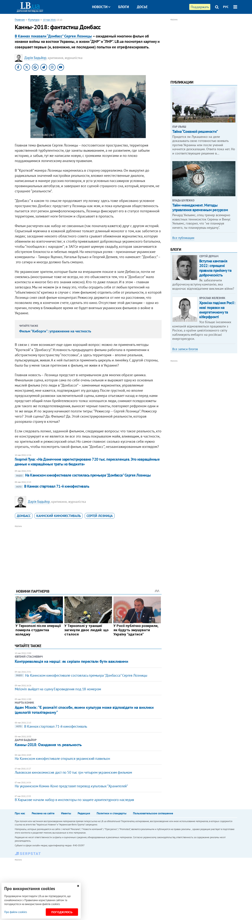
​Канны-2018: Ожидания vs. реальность (48, 744)
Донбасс (24, 516)
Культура (33, 19)
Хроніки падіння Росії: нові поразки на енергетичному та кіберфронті (217, 309)
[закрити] (78, 886)
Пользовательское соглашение (153, 813)
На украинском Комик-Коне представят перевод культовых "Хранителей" (71, 786)
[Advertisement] (88, 554)
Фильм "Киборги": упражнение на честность (55, 331)
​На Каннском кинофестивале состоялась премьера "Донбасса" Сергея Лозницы (83, 475)
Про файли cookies (15, 912)
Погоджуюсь (62, 912)
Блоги (123, 7)
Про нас (20, 813)
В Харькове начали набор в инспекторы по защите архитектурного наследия (74, 799)
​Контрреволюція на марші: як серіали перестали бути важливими (71, 661)
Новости (100, 7)
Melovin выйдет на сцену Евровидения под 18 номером (58, 689)
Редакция (84, 813)
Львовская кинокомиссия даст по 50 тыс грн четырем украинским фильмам (73, 772)
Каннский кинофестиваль (58, 516)
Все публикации (183, 238)
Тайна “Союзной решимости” (195, 131)
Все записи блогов (185, 349)
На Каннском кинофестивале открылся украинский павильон (62, 758)
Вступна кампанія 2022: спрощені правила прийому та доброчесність (215, 268)
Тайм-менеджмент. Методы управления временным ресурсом (200, 207)
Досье (142, 7)
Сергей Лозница (100, 516)
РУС (226, 7)
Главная (20, 19)
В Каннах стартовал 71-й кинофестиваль (52, 486)
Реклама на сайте (43, 813)
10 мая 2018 (49, 19)
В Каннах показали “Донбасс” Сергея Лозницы (53, 36)
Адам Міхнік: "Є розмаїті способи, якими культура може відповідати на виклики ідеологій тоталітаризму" (84, 710)
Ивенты (66, 813)
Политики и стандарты (111, 813)
